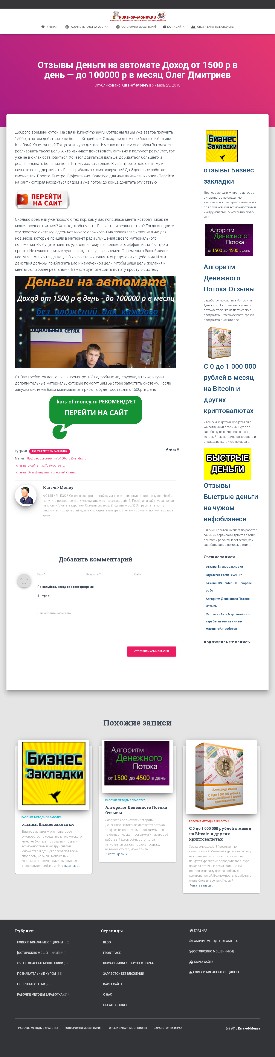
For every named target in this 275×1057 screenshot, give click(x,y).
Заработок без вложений (123, 973)
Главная (51, 26)
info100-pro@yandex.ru (70, 458)
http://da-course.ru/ (39, 458)
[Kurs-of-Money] (26, 495)
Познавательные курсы (36, 973)
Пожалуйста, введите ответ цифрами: (66, 587)
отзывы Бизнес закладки (224, 566)
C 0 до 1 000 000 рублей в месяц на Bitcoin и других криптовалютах (230, 388)
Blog (107, 942)
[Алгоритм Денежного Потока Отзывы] (137, 766)
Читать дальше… (68, 865)
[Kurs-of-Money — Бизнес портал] (137, 16)
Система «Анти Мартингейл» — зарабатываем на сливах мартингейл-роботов (228, 621)
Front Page (112, 953)
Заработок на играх (168, 1028)
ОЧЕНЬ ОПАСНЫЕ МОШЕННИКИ (40, 963)
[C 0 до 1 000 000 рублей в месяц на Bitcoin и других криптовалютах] (221, 776)
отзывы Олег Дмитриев (32, 472)
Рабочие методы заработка (89, 26)
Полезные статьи (31, 984)
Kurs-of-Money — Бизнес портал (129, 963)
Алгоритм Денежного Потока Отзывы (229, 278)
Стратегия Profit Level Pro (224, 575)
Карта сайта (175, 26)
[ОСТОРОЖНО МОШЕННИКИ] (138, 26)
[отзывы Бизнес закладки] (53, 774)
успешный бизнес (63, 472)
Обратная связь (115, 1005)
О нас (107, 994)
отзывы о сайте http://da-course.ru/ (41, 465)
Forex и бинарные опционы (215, 26)
